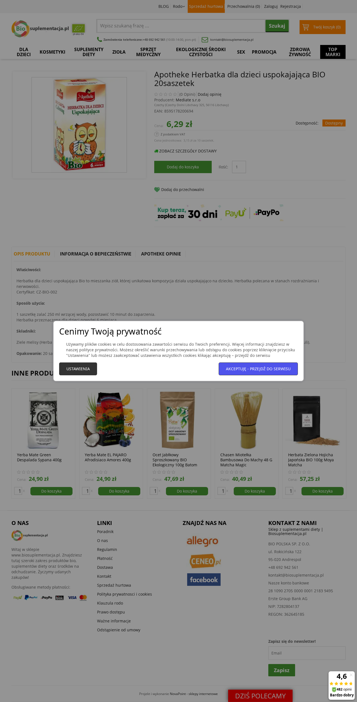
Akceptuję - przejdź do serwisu (258, 368)
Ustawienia (78, 368)
